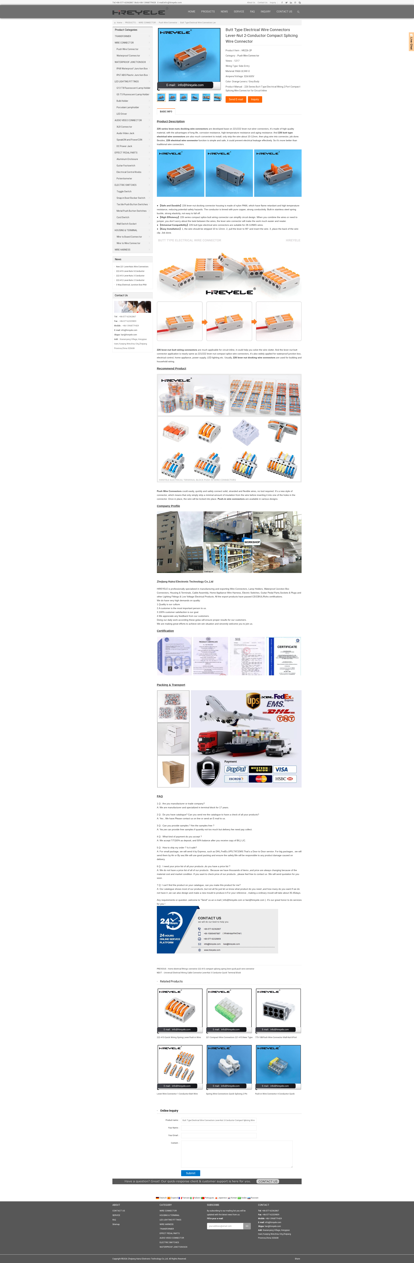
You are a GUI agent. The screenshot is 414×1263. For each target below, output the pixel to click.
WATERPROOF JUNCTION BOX (130, 62)
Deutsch (163, 1198)
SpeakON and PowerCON (129, 139)
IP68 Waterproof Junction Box (132, 68)
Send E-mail (236, 99)
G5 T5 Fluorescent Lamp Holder (133, 94)
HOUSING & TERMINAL (126, 230)
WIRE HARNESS (122, 249)
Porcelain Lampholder (128, 107)
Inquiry (272, 2)
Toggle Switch (124, 191)
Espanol (174, 1198)
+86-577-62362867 (124, 2)
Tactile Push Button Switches (132, 204)
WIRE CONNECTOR (147, 23)
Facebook (282, 2)
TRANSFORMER (123, 36)
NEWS (224, 11)
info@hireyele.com (173, 2)
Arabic (244, 1198)
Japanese (222, 1198)
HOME (191, 11)
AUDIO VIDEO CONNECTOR (128, 120)
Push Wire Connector (168, 23)
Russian (254, 1198)
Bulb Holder (122, 101)
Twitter (286, 2)
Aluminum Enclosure (127, 159)
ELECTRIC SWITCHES (125, 185)
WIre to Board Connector (129, 236)
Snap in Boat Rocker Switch (131, 198)
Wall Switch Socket (126, 224)
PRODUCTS (208, 11)
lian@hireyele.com (129, 335)
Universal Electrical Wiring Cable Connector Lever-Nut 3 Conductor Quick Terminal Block (202, 973)
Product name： (173, 1120)
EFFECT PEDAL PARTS (126, 152)
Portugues (209, 1198)
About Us (251, 2)
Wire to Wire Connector (128, 243)
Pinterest (295, 2)
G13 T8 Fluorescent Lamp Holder (133, 88)
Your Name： (174, 1128)
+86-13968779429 (147, 2)
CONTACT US (284, 11)
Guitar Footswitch (126, 165)
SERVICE (239, 11)
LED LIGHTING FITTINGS (127, 81)
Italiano (197, 1198)
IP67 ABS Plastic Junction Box (132, 75)
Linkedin (291, 2)
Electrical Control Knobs (129, 172)
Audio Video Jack (125, 133)
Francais (186, 1198)
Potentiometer (124, 178)
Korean (234, 1198)
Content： (175, 1143)
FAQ (252, 11)
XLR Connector (124, 126)
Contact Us (262, 2)
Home (119, 23)
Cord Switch (123, 217)
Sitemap (116, 1224)
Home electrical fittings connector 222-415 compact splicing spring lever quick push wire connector (211, 969)
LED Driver (122, 114)
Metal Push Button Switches (132, 211)
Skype (300, 2)
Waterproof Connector (128, 55)
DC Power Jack (124, 146)
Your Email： (174, 1135)
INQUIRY (266, 11)
